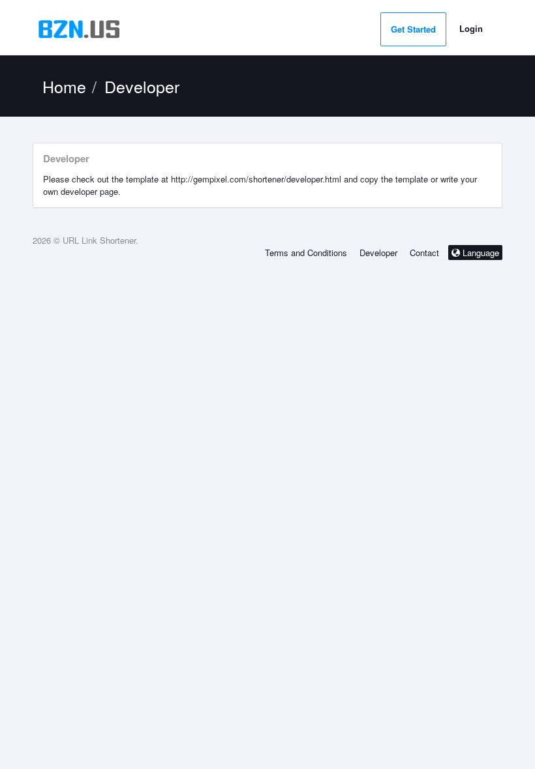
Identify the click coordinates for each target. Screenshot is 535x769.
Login (471, 28)
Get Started (413, 29)
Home (64, 86)
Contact (424, 252)
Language (479, 252)
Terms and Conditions (306, 252)
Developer (378, 252)
